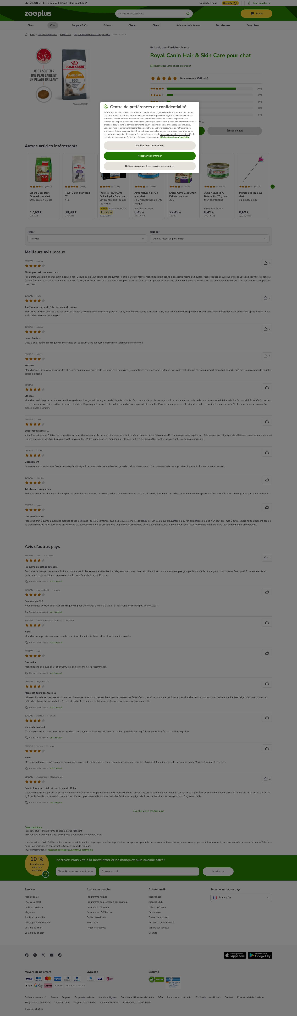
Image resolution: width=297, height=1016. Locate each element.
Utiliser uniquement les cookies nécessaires (149, 166)
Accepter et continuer (150, 155)
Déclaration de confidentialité (174, 137)
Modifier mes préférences (149, 145)
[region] (149, 137)
